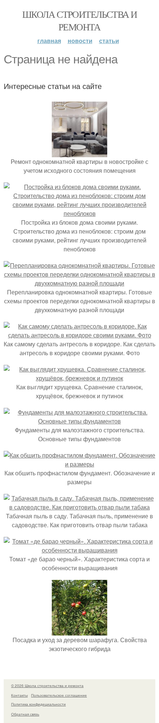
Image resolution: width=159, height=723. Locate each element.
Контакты (19, 695)
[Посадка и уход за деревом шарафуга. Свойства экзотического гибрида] (79, 631)
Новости (80, 40)
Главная (49, 40)
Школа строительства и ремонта (79, 20)
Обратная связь (25, 714)
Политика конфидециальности (38, 704)
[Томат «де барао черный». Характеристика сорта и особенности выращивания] (79, 550)
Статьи (109, 40)
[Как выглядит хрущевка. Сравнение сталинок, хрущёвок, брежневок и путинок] (79, 378)
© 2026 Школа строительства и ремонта (47, 685)
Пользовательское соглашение (59, 695)
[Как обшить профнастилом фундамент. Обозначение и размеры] (79, 464)
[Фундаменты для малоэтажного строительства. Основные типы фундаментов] (79, 421)
